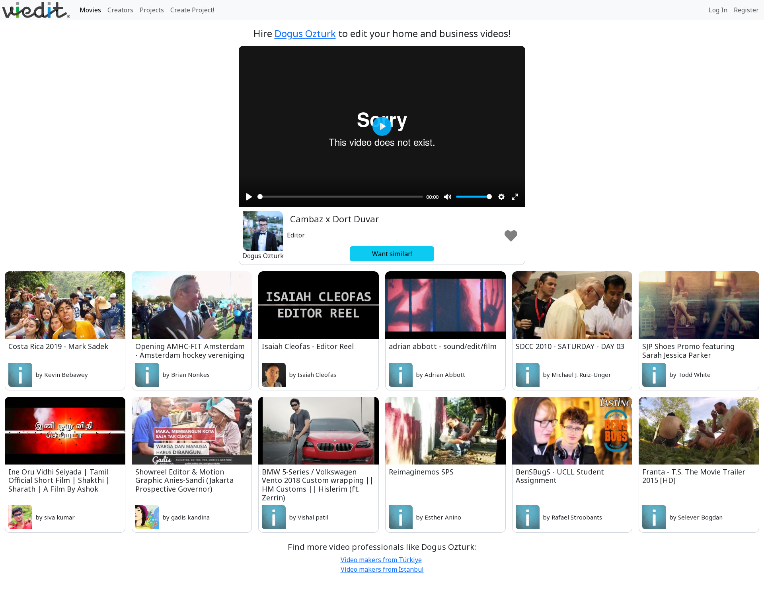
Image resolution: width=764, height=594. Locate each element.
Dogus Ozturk (305, 33)
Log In (718, 10)
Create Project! (192, 10)
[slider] (340, 196)
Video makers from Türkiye (381, 559)
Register (746, 10)
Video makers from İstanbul (382, 569)
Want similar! (392, 253)
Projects (152, 10)
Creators (120, 10)
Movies (90, 10)
